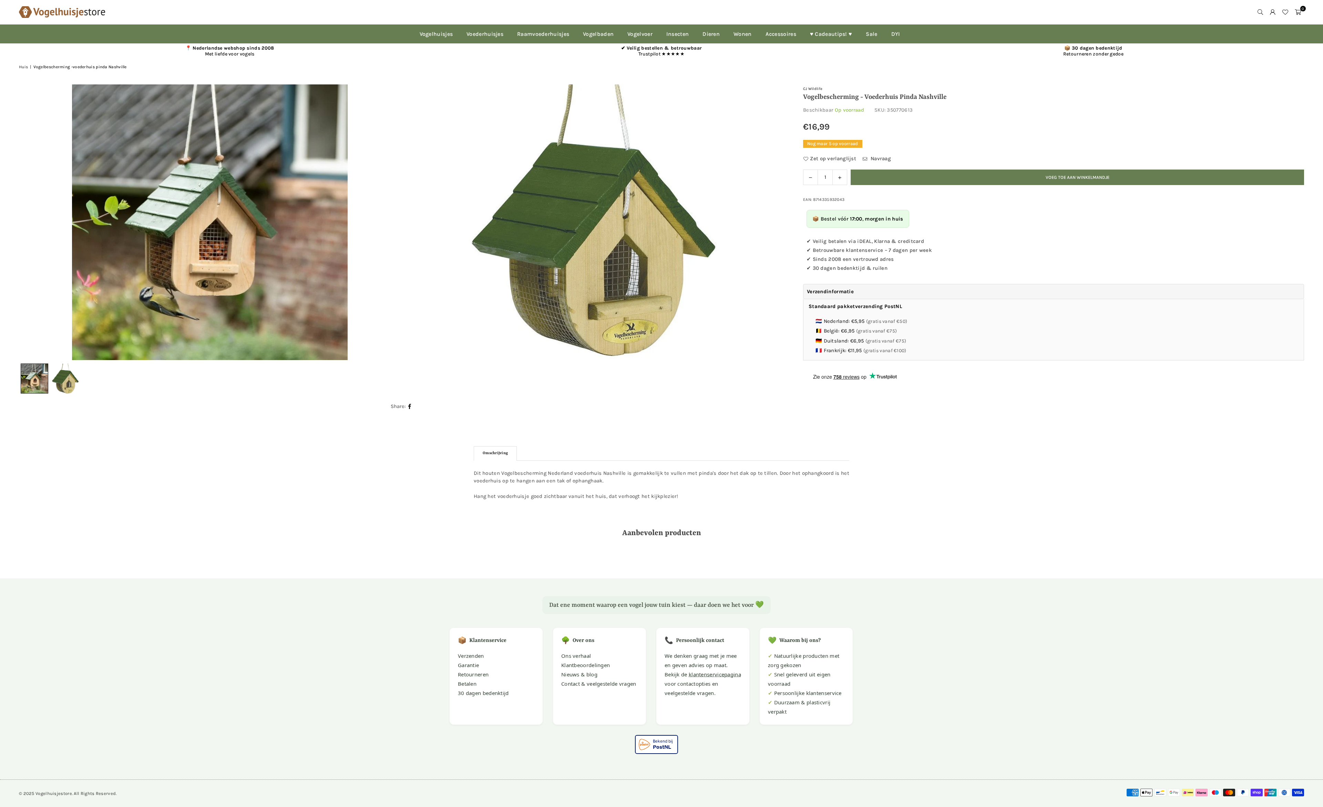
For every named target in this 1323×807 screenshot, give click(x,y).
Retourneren (473, 674)
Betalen (467, 683)
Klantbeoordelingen (585, 665)
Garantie (468, 665)
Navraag (880, 158)
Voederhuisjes (484, 34)
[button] (1298, 12)
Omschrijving (495, 453)
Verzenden (471, 655)
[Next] (772, 222)
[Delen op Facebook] (409, 406)
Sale (871, 34)
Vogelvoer (640, 34)
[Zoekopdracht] (1260, 12)
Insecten (677, 34)
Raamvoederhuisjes (543, 34)
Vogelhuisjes (436, 34)
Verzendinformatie (830, 291)
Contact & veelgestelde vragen (598, 683)
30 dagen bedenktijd (483, 692)
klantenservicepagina (715, 674)
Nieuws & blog (579, 674)
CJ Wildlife (812, 88)
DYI (895, 34)
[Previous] (32, 222)
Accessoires (781, 34)
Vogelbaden (598, 34)
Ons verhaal (576, 655)
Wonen (743, 34)
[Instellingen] (1272, 12)
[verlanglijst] (1285, 12)
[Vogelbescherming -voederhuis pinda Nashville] (65, 379)
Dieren (711, 34)
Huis (23, 66)
